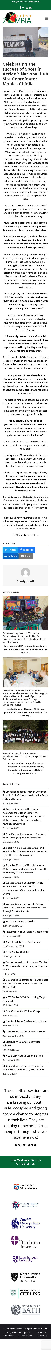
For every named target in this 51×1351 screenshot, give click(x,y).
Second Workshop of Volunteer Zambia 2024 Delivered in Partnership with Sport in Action (25, 966)
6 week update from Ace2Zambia (23, 942)
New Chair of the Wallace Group (23, 1011)
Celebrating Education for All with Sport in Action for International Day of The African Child (25, 983)
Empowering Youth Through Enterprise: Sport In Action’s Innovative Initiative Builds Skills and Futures (24, 638)
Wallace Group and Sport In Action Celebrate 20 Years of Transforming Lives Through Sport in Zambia (24, 908)
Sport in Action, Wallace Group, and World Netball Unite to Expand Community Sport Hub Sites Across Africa (25, 851)
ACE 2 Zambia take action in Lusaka (25, 1055)
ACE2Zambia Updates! (18, 952)
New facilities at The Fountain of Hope (26, 1021)
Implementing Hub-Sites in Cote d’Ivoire (27, 931)
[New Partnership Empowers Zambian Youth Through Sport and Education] (26, 734)
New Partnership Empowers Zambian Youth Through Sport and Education (25, 757)
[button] (46, 18)
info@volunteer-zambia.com (25, 1)
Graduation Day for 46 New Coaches (25, 1031)
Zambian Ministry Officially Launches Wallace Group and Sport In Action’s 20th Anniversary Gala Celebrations (25, 869)
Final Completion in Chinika (20, 921)
